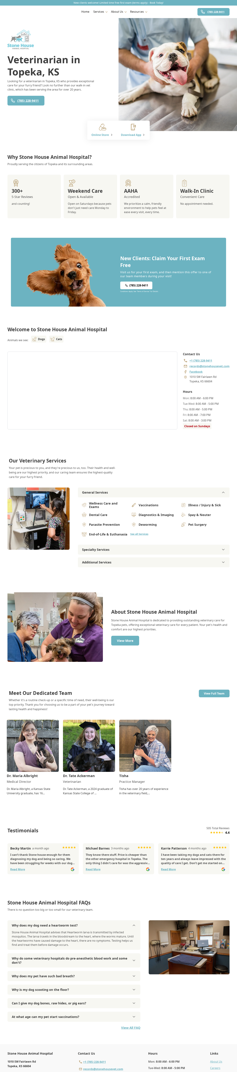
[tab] (38, 547)
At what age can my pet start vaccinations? (45, 1017)
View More (125, 641)
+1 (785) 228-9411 (94, 1062)
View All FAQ (130, 1028)
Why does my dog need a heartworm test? (45, 925)
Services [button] (98, 12)
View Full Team (214, 693)
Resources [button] (137, 12)
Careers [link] (215, 1068)
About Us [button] (117, 12)
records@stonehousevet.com (103, 1069)
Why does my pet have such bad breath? (43, 976)
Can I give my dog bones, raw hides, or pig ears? (49, 1003)
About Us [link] (216, 1061)
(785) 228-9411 (216, 11)
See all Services (139, 534)
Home (85, 12)
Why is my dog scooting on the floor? (40, 990)
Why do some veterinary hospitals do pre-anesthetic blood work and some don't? (69, 960)
